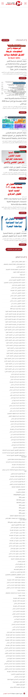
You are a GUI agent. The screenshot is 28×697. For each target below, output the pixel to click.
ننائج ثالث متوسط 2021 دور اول (17, 687)
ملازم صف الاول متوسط (19, 598)
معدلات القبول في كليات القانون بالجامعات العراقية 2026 (15, 169)
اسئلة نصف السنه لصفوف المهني (17, 416)
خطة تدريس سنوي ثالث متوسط (17, 535)
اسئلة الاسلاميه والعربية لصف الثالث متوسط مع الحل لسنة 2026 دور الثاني (14, 101)
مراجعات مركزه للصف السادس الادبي (16, 585)
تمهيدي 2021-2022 (21, 502)
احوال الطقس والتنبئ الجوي (18, 261)
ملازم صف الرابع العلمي (19, 621)
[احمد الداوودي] (14, 3)
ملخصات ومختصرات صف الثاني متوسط (15, 645)
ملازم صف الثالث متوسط (19, 601)
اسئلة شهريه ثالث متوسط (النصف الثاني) (15, 319)
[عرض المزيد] (5, 40)
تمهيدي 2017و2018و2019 (19, 494)
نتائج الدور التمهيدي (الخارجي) (18, 674)
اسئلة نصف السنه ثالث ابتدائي (17, 379)
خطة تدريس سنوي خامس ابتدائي (17, 543)
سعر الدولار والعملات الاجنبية (18, 559)
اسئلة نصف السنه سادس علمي (17, 411)
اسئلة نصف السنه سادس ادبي (17, 408)
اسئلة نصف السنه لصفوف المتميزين (16, 413)
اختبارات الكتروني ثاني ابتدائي (18, 293)
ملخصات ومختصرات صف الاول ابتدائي (16, 632)
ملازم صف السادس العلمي (18, 629)
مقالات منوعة (22, 595)
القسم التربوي (21, 489)
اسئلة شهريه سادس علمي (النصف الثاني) (15, 371)
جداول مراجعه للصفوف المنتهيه (17, 515)
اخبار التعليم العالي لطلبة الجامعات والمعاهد (14, 264)
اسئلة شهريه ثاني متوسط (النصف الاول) (15, 322)
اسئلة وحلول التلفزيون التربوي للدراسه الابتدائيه (13, 450)
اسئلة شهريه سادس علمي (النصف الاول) (15, 369)
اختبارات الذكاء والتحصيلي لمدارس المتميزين (14, 282)
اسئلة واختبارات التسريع (19, 447)
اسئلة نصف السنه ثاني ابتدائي (18, 384)
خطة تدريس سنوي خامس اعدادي (17, 546)
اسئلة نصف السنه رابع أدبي (18, 400)
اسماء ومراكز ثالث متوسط (18, 464)
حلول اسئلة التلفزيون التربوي (18, 525)
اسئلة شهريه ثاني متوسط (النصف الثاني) (15, 324)
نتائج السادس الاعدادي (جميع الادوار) (16, 679)
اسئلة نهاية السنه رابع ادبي (18, 442)
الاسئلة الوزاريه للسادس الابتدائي (17, 479)
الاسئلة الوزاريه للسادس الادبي (17, 481)
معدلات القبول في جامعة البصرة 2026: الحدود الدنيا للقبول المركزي (14, 235)
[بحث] (2, 3)
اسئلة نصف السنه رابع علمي (18, 403)
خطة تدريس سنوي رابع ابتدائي (17, 548)
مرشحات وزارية (21, 590)
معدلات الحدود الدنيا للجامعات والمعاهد (15, 593)
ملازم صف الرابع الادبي (19, 619)
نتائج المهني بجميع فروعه (19, 682)
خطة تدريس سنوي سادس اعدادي (17, 556)
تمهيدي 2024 (22, 508)
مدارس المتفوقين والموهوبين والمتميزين (15, 574)
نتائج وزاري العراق (21, 684)
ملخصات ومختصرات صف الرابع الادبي (16, 658)
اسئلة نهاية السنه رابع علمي (18, 445)
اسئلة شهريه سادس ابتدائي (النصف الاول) (14, 358)
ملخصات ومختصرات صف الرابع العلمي (15, 661)
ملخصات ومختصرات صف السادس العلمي (15, 669)
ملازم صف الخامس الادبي (19, 611)
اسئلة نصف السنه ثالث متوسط (17, 382)
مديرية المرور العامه (20, 577)
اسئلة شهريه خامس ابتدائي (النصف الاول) (15, 327)
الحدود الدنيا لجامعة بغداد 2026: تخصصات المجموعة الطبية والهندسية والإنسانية (15, 201)
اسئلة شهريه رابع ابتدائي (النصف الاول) (15, 342)
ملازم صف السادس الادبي (19, 627)
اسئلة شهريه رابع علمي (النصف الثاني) (15, 356)
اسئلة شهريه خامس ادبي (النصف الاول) (15, 332)
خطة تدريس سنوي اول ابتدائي (18, 527)
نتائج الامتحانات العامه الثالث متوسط (16, 671)
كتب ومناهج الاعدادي (20, 566)
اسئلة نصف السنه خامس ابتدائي (17, 390)
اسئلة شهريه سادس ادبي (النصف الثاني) (15, 366)
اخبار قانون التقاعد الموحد (19, 272)
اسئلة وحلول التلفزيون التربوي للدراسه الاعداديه (13, 452)
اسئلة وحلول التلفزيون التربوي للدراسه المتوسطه (17, 456)
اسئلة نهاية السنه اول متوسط (17, 421)
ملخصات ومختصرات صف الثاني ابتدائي (16, 642)
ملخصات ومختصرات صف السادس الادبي (15, 666)
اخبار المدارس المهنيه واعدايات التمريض (15, 269)
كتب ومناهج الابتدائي (20, 564)
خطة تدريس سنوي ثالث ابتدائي (17, 532)
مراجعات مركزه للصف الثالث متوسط (16, 580)
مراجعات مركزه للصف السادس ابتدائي (16, 582)
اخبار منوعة (22, 274)
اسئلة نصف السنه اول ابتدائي (18, 374)
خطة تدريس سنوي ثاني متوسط (17, 540)
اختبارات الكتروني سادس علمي (18, 306)
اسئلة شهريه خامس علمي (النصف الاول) (15, 337)
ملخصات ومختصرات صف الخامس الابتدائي (14, 648)
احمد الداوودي (6, 693)
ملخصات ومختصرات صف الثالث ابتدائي (15, 637)
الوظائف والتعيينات (20, 492)
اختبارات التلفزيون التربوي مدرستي (17, 280)
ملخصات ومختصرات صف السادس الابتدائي (14, 663)
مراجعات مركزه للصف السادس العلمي (15, 587)
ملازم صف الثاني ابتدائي (19, 603)
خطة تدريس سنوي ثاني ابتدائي (17, 538)
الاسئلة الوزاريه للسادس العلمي (17, 484)
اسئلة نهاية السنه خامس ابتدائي (17, 432)
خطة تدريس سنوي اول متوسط (17, 530)
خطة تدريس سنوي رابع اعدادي (17, 551)
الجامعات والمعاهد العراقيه (18, 487)
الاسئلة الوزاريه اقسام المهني (18, 473)
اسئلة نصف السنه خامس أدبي (17, 392)
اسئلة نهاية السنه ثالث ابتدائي (18, 424)
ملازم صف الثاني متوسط (19, 606)
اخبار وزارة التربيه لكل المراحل (18, 277)
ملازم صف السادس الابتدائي (18, 624)
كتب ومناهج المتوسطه (19, 569)
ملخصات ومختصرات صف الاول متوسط (15, 635)
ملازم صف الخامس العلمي (18, 614)
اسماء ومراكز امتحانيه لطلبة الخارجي (16, 459)
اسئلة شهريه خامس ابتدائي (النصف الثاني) (14, 329)
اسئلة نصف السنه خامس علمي (17, 395)
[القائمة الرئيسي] (25, 3)
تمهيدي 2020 (22, 497)
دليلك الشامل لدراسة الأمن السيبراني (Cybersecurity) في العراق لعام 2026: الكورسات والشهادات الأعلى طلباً (16, 65)
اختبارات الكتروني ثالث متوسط (18, 290)
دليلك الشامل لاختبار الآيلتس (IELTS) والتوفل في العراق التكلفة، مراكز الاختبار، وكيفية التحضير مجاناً (14, 135)
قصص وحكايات (21, 561)
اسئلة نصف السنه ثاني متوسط (17, 387)
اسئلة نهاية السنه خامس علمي (17, 437)
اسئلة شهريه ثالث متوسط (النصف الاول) (15, 316)
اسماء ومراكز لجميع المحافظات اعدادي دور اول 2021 (14, 470)
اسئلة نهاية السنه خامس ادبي (18, 434)
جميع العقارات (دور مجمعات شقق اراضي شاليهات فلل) (16, 519)
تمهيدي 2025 (22, 510)
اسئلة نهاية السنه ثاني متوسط (17, 429)
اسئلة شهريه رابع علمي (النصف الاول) (15, 353)
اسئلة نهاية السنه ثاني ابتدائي (18, 426)
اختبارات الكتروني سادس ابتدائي (17, 301)
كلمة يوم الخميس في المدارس (17, 572)
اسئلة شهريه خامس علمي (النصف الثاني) (15, 340)
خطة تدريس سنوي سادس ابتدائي (17, 553)
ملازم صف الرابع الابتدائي (19, 616)
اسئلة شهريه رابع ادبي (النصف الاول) (16, 348)
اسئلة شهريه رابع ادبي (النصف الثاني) (16, 350)
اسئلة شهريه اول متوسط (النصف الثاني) (15, 314)
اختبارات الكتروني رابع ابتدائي (18, 298)
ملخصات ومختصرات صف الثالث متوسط (15, 640)
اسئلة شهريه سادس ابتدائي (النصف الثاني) (14, 361)
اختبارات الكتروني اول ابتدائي (18, 285)
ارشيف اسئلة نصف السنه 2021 (17, 308)
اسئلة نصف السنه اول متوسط (17, 377)
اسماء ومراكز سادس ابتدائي (18, 467)
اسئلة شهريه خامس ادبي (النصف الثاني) (15, 335)
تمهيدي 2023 (22, 505)
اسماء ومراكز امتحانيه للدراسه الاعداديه (15, 462)
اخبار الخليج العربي (20, 267)
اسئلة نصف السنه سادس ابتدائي (17, 405)
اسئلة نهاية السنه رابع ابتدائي (18, 439)
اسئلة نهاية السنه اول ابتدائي (18, 418)
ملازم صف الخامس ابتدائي (18, 608)
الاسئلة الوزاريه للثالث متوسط (17, 476)
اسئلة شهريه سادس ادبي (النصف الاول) (15, 363)
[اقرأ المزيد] (23, 78)
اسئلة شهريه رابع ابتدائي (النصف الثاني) (15, 345)
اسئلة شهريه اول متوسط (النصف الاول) (15, 311)
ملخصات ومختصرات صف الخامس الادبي (15, 650)
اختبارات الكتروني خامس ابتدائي (17, 295)
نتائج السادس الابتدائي (19, 676)
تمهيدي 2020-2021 (20, 500)
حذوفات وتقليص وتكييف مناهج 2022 (16, 522)
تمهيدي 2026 (22, 513)
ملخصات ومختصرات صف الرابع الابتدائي (15, 656)
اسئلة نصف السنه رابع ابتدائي (18, 397)
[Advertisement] (14, 24)
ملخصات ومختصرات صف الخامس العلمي (15, 653)
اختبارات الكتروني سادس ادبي (18, 303)
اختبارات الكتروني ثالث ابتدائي (18, 287)
